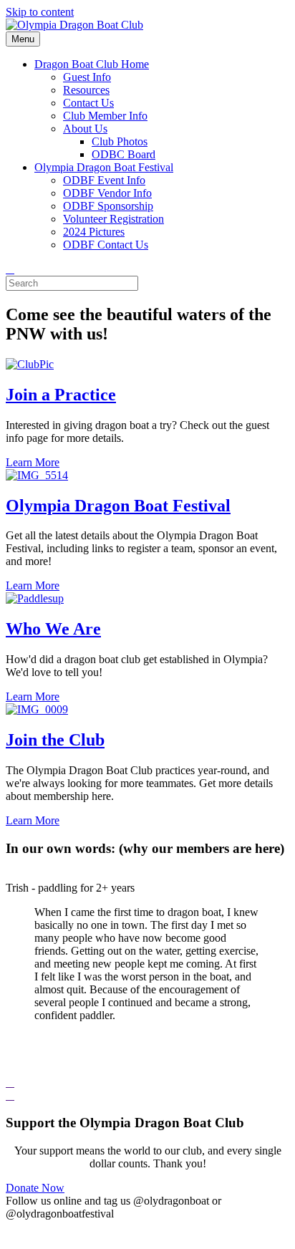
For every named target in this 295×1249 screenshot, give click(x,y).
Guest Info (87, 77)
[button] (147, 1082)
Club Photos (120, 141)
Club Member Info (105, 116)
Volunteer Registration (113, 219)
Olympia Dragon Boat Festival (103, 167)
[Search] (10, 269)
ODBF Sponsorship (108, 206)
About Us (85, 128)
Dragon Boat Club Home (91, 64)
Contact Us (88, 103)
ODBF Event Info (104, 180)
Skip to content (40, 12)
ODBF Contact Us (105, 244)
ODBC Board (123, 154)
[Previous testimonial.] (10, 1082)
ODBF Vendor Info (107, 193)
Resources (86, 90)
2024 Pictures (94, 232)
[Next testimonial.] (10, 1095)
